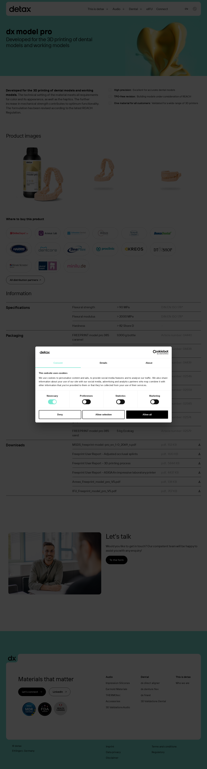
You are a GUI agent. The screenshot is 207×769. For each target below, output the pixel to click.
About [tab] (149, 363)
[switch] (86, 401)
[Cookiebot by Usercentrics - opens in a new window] (155, 352)
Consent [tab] (58, 363)
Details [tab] (103, 363)
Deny (60, 414)
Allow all (147, 414)
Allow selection (103, 414)
